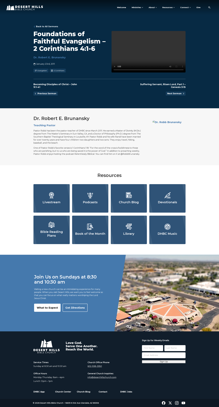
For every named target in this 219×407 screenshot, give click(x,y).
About (152, 7)
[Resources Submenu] (174, 7)
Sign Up (164, 361)
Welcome (121, 7)
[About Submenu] (156, 7)
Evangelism (42, 71)
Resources (167, 7)
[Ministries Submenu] (142, 7)
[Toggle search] (209, 7)
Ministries (136, 7)
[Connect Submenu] (190, 7)
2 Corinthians (59, 71)
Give (198, 7)
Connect (184, 7)
